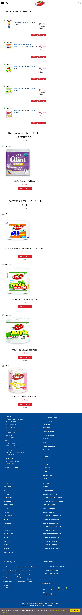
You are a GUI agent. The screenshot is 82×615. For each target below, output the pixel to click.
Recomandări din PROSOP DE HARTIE (24, 203)
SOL (29, 575)
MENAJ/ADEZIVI (49, 505)
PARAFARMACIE (11, 424)
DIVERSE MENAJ (11, 443)
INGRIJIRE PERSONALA (13, 430)
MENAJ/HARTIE (48, 512)
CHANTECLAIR (48, 431)
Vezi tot (24, 140)
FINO (6, 537)
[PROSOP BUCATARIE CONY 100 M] (9, 120)
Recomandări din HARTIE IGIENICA (24, 135)
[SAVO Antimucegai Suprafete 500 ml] (9, 29)
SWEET (45, 487)
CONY (45, 453)
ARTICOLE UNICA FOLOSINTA (15, 452)
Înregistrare (7, 577)
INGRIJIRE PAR (10, 433)
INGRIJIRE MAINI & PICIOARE (15, 419)
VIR (44, 460)
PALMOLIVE (8, 487)
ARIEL (6, 490)
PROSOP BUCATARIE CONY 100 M (25, 397)
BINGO (6, 494)
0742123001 (54, 570)
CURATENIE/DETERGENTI (52, 498)
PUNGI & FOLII (10, 446)
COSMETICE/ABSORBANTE (52, 516)
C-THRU (7, 530)
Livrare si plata (20, 571)
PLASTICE (9, 450)
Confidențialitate (33, 567)
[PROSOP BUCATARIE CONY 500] (9, 74)
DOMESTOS (8, 498)
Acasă (5, 567)
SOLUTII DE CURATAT (12, 461)
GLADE (6, 512)
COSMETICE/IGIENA (50, 523)
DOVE (45, 471)
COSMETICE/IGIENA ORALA (53, 501)
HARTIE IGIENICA (50, 415)
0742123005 (54, 574)
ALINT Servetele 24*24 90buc (25, 181)
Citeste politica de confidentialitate (41, 605)
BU (5, 527)
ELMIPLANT (8, 534)
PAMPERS (7, 523)
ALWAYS (46, 464)
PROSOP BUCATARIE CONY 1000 (25, 350)
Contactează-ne (20, 581)
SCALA (45, 439)
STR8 (6, 545)
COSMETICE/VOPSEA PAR (52, 548)
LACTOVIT (47, 424)
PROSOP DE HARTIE (51, 417)
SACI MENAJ (10, 455)
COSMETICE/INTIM (50, 541)
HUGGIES (46, 478)
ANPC (29, 571)
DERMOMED (8, 505)
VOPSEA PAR (10, 435)
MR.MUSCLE (8, 516)
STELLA (46, 483)
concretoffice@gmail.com (57, 566)
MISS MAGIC (8, 552)
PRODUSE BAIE (10, 437)
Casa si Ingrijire (48, 421)
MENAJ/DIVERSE (49, 508)
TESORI (7, 548)
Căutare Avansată (21, 567)
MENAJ (6, 441)
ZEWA (45, 442)
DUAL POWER (48, 475)
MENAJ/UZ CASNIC (50, 494)
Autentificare (8, 581)
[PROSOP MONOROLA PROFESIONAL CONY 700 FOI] (9, 50)
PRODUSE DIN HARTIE (12, 467)
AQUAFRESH (8, 501)
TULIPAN (46, 449)
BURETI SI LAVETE (11, 448)
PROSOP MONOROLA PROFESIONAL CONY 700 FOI (25, 248)
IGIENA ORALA (10, 427)
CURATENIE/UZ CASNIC (51, 530)
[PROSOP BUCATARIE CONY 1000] (9, 96)
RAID (6, 519)
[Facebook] (44, 578)
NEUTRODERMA (49, 446)
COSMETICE (8, 416)
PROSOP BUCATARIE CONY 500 (24, 299)
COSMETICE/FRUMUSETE (52, 534)
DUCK (6, 508)
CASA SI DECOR (48, 490)
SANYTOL (46, 428)
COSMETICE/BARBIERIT (51, 519)
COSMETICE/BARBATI (51, 537)
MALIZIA (46, 457)
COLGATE (46, 468)
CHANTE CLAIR (48, 435)
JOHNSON (7, 541)
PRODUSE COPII (11, 422)
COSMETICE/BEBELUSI (51, 545)
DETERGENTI (9, 458)
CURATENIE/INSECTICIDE (52, 527)
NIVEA (6, 483)
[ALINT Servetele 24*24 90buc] (18, 162)
